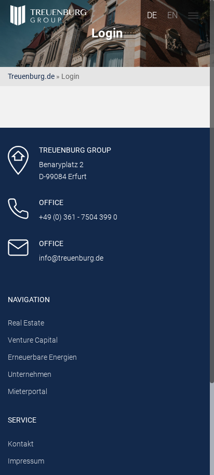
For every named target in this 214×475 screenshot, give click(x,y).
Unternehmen (29, 374)
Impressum (26, 461)
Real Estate (26, 323)
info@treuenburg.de (71, 258)
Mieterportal (27, 391)
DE (152, 15)
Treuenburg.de (31, 76)
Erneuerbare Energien (42, 357)
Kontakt (21, 444)
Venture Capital (33, 340)
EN (172, 15)
